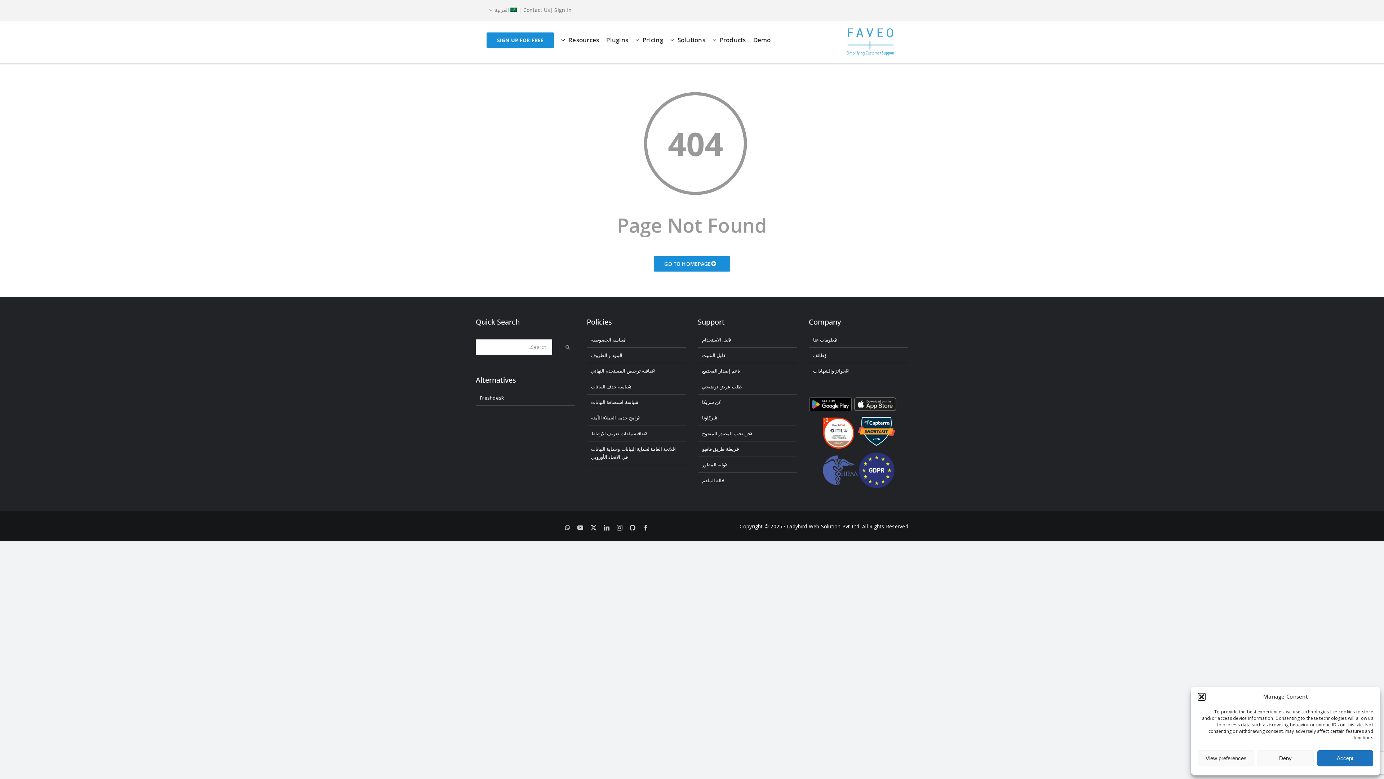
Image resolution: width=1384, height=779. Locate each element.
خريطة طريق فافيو (720, 449)
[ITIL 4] (839, 420)
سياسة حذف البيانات (611, 386)
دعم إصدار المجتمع (721, 371)
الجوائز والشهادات (831, 371)
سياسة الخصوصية (608, 339)
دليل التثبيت (713, 355)
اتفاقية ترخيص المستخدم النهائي (623, 371)
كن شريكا (711, 402)
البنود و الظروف (606, 355)
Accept (1345, 758)
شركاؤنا (709, 417)
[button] (1201, 696)
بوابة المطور (714, 464)
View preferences (1226, 758)
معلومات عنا (825, 339)
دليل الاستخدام (716, 339)
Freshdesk (492, 398)
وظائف (819, 355)
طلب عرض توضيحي (722, 386)
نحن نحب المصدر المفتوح (727, 433)
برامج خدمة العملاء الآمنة (615, 417)
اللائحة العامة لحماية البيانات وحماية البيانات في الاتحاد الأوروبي (633, 453)
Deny (1285, 758)
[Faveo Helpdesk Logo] (870, 31)
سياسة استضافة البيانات (614, 402)
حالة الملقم (713, 480)
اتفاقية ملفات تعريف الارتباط (619, 433)
